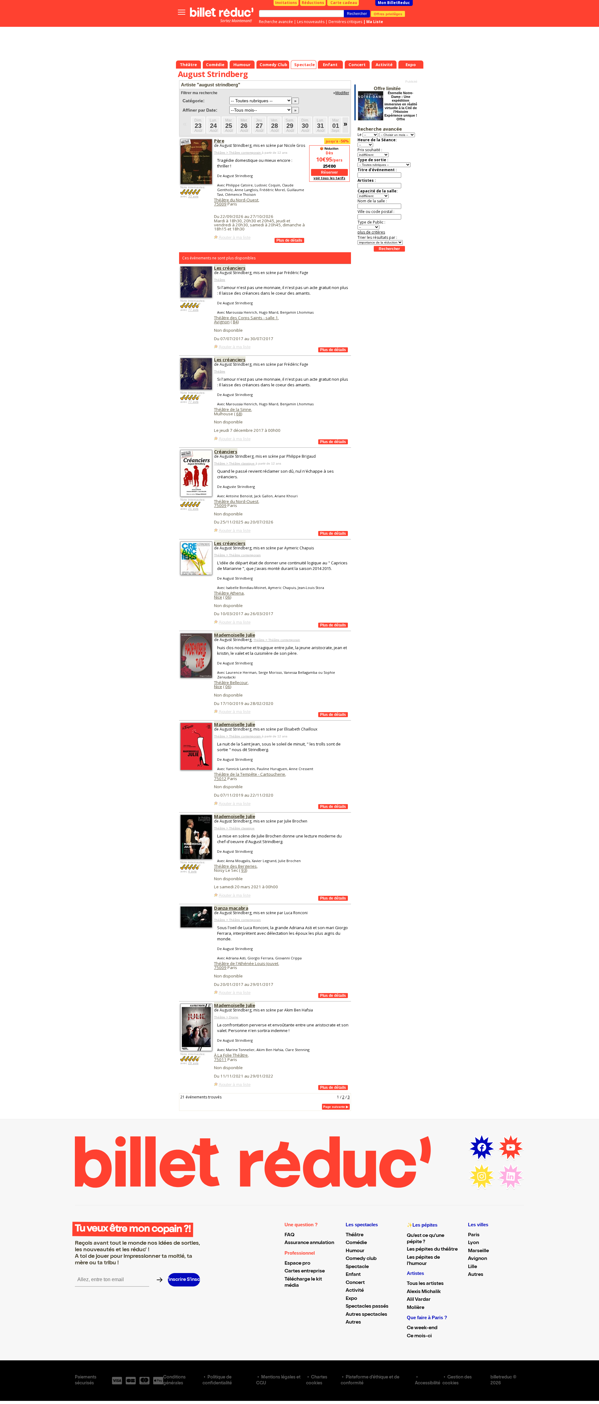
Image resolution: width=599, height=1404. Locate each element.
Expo (351, 1298)
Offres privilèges (388, 14)
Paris (474, 1235)
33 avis (193, 196)
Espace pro (297, 1263)
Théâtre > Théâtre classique (235, 463)
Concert (355, 1283)
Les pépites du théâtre (432, 1249)
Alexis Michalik (424, 1292)
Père (219, 141)
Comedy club (361, 1259)
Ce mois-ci (419, 1336)
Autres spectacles (366, 1314)
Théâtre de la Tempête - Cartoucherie (249, 774)
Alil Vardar (419, 1299)
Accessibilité (427, 1383)
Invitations (286, 2)
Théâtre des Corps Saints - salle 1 (246, 318)
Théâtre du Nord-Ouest (236, 200)
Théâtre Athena (229, 593)
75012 (220, 778)
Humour (355, 1251)
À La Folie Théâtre (231, 1055)
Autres (353, 1322)
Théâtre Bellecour (231, 682)
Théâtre (219, 280)
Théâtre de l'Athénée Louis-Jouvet (246, 963)
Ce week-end (422, 1328)
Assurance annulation (309, 1243)
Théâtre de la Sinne (232, 409)
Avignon (222, 322)
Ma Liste (374, 21)
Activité (355, 1290)
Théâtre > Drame (226, 1017)
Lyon (473, 1243)
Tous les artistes (425, 1283)
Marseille (478, 1251)
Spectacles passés (367, 1306)
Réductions (313, 2)
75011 (220, 1059)
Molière (415, 1307)
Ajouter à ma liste (235, 237)
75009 (220, 204)
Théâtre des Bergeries (235, 866)
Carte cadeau (343, 2)
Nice (218, 597)
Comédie (356, 1243)
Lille (472, 1267)
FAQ (290, 1235)
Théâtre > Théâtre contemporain (238, 152)
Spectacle (357, 1267)
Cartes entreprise (305, 1271)
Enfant (353, 1274)
